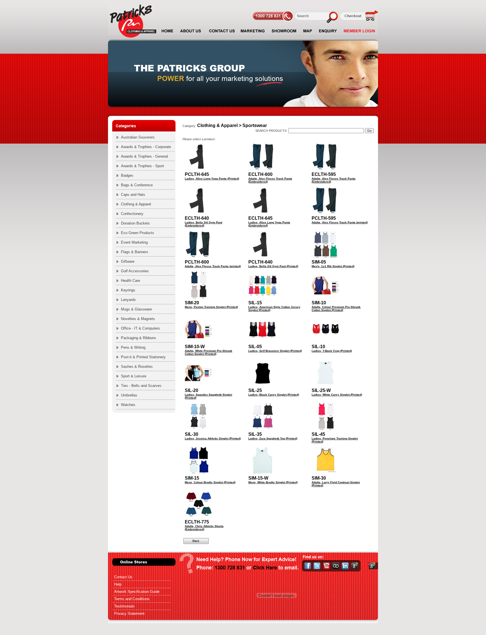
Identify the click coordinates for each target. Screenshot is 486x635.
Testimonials (124, 606)
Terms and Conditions (132, 599)
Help (118, 584)
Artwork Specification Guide (136, 591)
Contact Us (123, 577)
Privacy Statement (129, 613)
